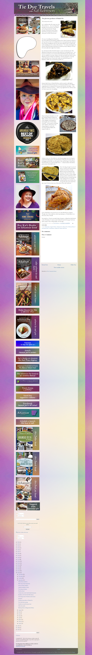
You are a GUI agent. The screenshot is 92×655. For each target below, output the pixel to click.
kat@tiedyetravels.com (20, 646)
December (21, 574)
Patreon (69, 15)
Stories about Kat (37, 15)
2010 (18, 572)
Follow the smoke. (21, 605)
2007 (18, 629)
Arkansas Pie (59, 226)
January (20, 623)
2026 (18, 542)
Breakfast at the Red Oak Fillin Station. (26, 594)
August (20, 610)
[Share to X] (44, 225)
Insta (54, 15)
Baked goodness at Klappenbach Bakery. (26, 607)
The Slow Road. (21, 591)
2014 (18, 565)
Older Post (73, 265)
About (26, 15)
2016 (18, 561)
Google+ (58, 649)
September (21, 580)
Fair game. (20, 598)
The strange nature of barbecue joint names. (26, 596)
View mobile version (59, 267)
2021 (18, 551)
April (20, 617)
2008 (18, 627)
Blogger (73, 652)
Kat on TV (58, 15)
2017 (18, 559)
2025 (18, 544)
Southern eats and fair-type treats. (24, 604)
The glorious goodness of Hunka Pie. (25, 600)
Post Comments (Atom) (51, 271)
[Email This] (42, 225)
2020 (18, 553)
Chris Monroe (51, 228)
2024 (18, 546)
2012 (18, 568)
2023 (18, 547)
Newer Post (45, 265)
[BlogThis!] (43, 225)
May (19, 615)
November (21, 576)
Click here (18, 635)
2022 (18, 549)
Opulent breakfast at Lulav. (23, 587)
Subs (22, 15)
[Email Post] (72, 223)
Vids (45, 15)
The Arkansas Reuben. (22, 589)
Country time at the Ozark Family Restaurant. (27, 592)
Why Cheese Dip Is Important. (24, 583)
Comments (19, 515)
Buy (16, 15)
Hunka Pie (57, 228)
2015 (18, 563)
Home (59, 265)
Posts (18, 513)
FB (48, 15)
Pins (51, 15)
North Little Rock (63, 228)
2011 (18, 570)
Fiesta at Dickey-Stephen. (23, 585)
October (20, 578)
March (20, 619)
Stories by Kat (30, 15)
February (20, 621)
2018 (18, 557)
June (20, 613)
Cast (42, 15)
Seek (19, 15)
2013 (18, 567)
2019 (18, 555)
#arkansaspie (47, 226)
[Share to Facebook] (45, 225)
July (19, 612)
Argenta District (53, 226)
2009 (18, 625)
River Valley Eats (64, 15)
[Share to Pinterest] (46, 225)
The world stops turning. (23, 602)
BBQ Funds (74, 15)
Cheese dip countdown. (23, 581)
